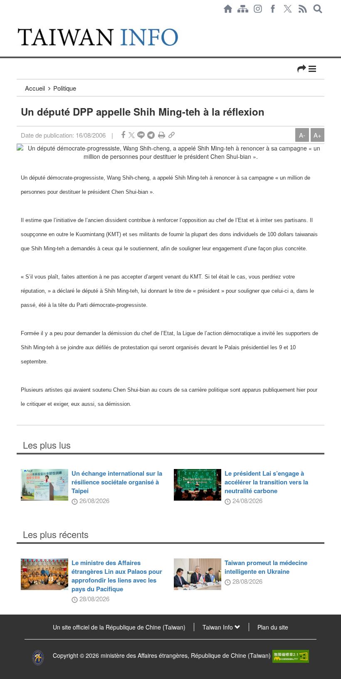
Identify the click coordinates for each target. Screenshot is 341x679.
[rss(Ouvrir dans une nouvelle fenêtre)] (302, 8)
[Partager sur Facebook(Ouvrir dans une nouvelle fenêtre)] (123, 135)
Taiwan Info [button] (219, 627)
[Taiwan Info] (107, 37)
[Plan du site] (243, 8)
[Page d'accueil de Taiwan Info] (228, 8)
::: (19, 21)
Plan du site (272, 627)
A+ (317, 135)
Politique (64, 88)
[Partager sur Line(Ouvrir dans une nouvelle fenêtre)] (141, 135)
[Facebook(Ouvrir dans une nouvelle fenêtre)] (272, 8)
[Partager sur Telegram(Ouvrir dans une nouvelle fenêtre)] (151, 135)
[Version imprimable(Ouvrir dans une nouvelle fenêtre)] (161, 135)
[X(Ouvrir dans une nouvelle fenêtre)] (287, 8)
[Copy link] (171, 135)
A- (302, 135)
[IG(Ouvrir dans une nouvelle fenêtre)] (257, 8)
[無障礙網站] (290, 655)
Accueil (35, 88)
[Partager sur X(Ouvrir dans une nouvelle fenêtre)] (131, 135)
